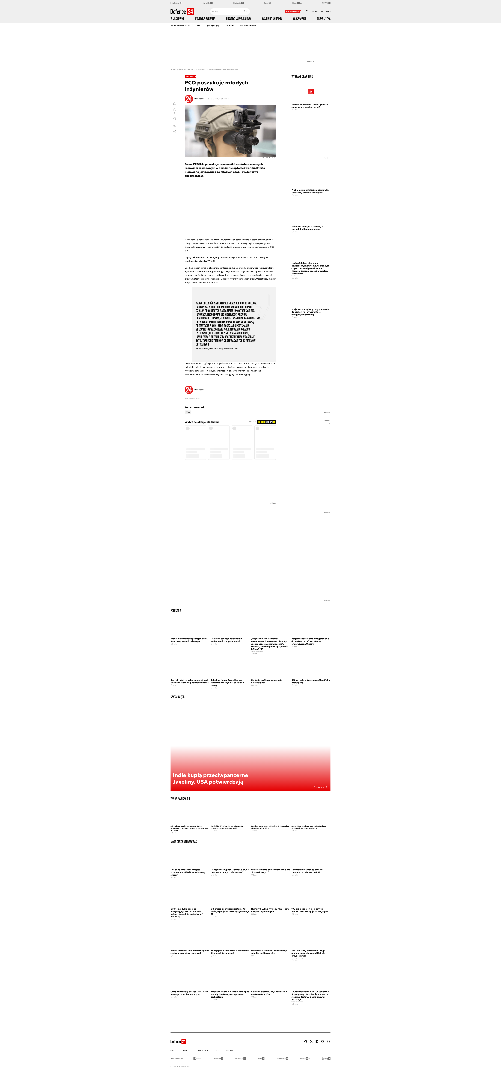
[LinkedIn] (317, 1041)
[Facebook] (305, 1041)
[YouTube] (322, 1041)
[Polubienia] (174, 103)
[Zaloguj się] (306, 11)
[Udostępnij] (174, 131)
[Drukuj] (174, 118)
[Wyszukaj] (245, 11)
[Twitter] (311, 1041)
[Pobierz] (174, 125)
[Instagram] (328, 1041)
